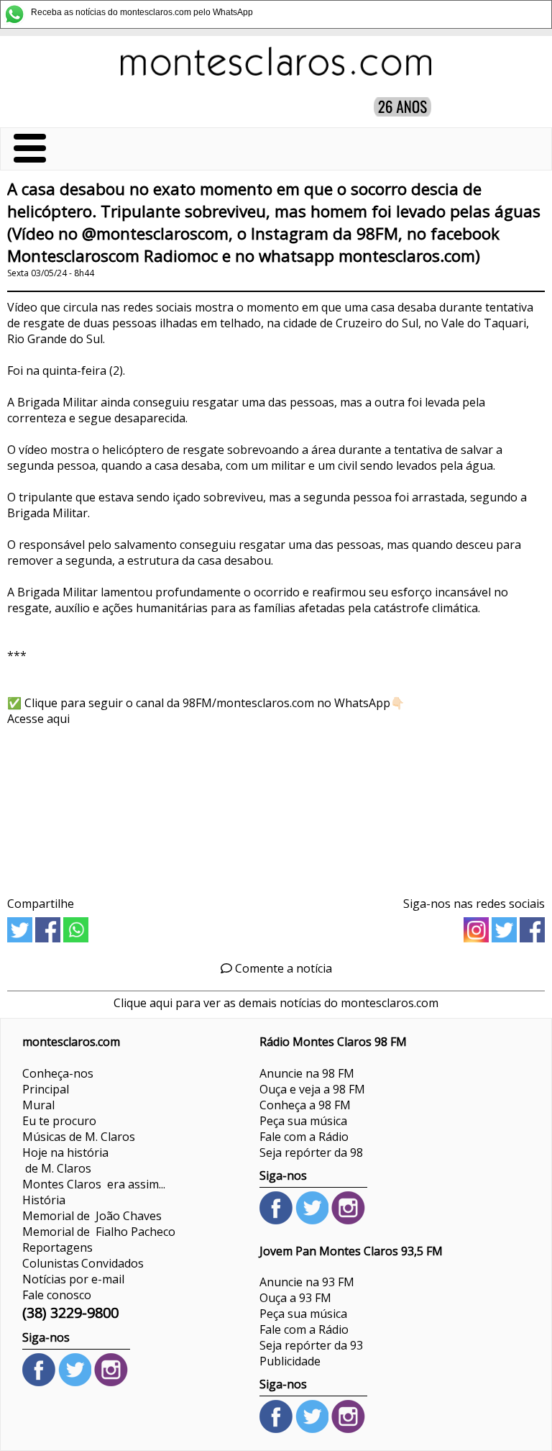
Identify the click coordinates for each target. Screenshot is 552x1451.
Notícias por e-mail (73, 1279)
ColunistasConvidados (83, 1263)
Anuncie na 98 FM (306, 1073)
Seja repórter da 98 (311, 1152)
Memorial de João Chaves (92, 1216)
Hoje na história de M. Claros (65, 1160)
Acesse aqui (38, 719)
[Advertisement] (276, 806)
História (43, 1200)
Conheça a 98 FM (305, 1105)
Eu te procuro (59, 1121)
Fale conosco (56, 1295)
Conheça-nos (57, 1073)
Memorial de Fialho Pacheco (98, 1232)
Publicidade (290, 1361)
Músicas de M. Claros (78, 1137)
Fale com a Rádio (304, 1137)
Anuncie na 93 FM (306, 1282)
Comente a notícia (282, 968)
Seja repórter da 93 (311, 1345)
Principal (45, 1089)
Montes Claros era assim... (93, 1184)
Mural (38, 1105)
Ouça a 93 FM (295, 1298)
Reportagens (57, 1247)
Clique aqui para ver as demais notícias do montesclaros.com (276, 1003)
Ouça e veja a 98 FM (312, 1089)
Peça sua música (303, 1121)
